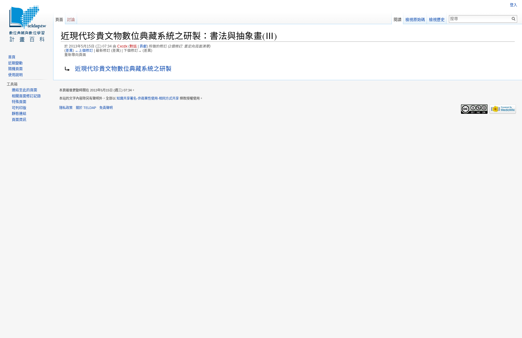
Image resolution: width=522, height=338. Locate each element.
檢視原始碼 (415, 19)
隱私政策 (65, 108)
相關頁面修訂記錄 (26, 96)
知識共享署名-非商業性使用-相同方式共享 (148, 98)
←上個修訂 (84, 50)
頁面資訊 (19, 120)
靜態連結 (19, 114)
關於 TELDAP (86, 108)
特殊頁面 (19, 102)
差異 (69, 50)
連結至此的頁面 (24, 90)
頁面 (59, 19)
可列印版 (19, 108)
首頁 (11, 57)
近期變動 (15, 63)
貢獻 (143, 46)
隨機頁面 (15, 69)
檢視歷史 (437, 19)
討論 (71, 19)
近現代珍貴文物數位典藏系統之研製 (123, 68)
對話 (133, 46)
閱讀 (397, 19)
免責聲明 (106, 108)
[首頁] (26, 24)
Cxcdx (122, 46)
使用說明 (15, 75)
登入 (513, 5)
